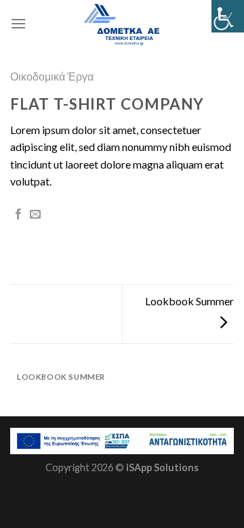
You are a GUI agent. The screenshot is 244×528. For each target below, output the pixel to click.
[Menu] (18, 23)
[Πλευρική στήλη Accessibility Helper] (227, 16)
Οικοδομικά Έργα (52, 76)
